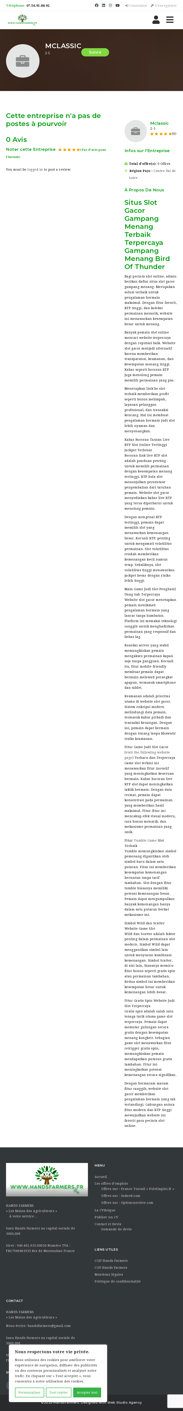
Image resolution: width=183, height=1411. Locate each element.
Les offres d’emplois (111, 1183)
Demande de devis (116, 1229)
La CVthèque (105, 1210)
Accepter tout (87, 1392)
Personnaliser (30, 1392)
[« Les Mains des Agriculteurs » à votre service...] (22, 20)
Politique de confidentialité (118, 1281)
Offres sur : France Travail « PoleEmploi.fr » (137, 1189)
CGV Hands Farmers (111, 1267)
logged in (35, 169)
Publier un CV (106, 1217)
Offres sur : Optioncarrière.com (127, 1202)
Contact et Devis (108, 1224)
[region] (58, 1373)
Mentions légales (109, 1274)
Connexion (137, 5)
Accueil (101, 1177)
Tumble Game (145, 840)
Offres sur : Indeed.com (120, 1196)
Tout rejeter (58, 1392)
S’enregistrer (165, 5)
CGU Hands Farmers (111, 1260)
